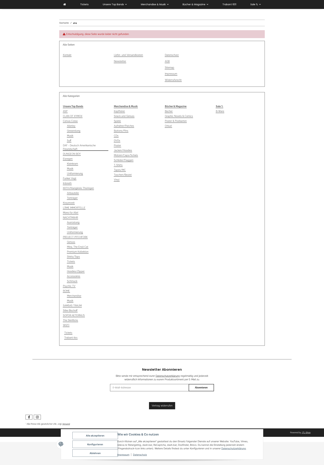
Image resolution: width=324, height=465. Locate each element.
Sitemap (169, 67)
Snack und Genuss (124, 116)
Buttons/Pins (121, 130)
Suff (69, 140)
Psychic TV (69, 286)
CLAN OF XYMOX (72, 116)
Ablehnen (95, 453)
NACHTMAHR (70, 217)
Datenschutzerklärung (233, 448)
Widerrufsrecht (173, 80)
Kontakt (67, 55)
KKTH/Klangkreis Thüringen (78, 188)
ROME (66, 291)
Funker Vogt (69, 178)
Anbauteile (73, 193)
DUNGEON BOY (72, 154)
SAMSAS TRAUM (72, 305)
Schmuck (72, 281)
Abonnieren (201, 387)
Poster (117, 145)
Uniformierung (75, 173)
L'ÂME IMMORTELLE (74, 207)
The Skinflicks (70, 320)
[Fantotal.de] (64, 4)
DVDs (117, 140)
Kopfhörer (119, 111)
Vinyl (116, 179)
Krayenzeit (69, 202)
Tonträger (72, 198)
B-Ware (220, 111)
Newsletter (120, 61)
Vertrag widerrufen (162, 405)
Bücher (169, 111)
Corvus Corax (70, 121)
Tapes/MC (120, 170)
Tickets (71, 261)
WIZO (66, 325)
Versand (66, 424)
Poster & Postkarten (176, 121)
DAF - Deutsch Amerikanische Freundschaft (79, 147)
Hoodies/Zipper (76, 271)
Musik (70, 135)
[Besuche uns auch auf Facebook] (28, 417)
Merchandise (74, 295)
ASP (65, 111)
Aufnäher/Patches (124, 126)
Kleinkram (72, 163)
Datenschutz (140, 454)
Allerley (71, 126)
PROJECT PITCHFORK (75, 237)
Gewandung (73, 130)
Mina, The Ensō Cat (77, 246)
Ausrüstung (73, 222)
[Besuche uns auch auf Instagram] (37, 417)
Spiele (117, 121)
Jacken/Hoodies (123, 150)
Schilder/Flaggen (123, 160)
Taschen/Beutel (123, 174)
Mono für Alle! (70, 212)
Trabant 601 (70, 337)
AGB (167, 61)
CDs (116, 135)
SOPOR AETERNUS (74, 315)
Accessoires (73, 276)
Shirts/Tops (73, 256)
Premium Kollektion (77, 251)
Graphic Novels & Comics (179, 116)
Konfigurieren (95, 444)
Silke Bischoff (70, 310)
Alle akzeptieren (95, 435)
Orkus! (168, 126)
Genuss (71, 242)
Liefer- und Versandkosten (128, 55)
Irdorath (67, 183)
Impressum (123, 454)
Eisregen (68, 158)
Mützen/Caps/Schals (126, 155)
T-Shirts (118, 165)
